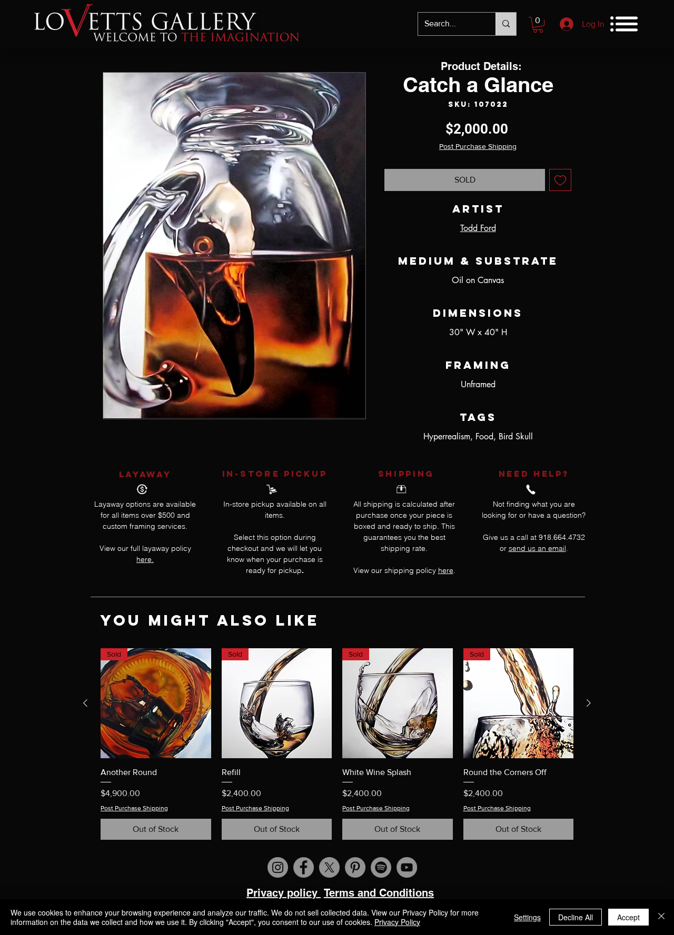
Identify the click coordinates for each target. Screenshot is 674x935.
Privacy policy (283, 893)
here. (145, 559)
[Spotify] (381, 867)
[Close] (661, 917)
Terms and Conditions (379, 893)
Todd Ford (478, 228)
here (445, 570)
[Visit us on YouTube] (407, 867)
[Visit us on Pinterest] (355, 867)
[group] (337, 744)
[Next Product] (588, 703)
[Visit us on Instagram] (277, 867)
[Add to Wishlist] (560, 180)
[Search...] (505, 24)
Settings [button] (527, 917)
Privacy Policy (397, 922)
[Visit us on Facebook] (303, 867)
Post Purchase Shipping (478, 146)
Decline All (575, 917)
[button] (538, 25)
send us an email (537, 548)
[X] (329, 867)
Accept (628, 917)
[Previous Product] (85, 703)
